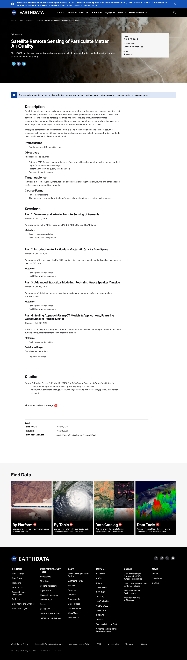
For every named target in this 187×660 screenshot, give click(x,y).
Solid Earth (45, 608)
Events (155, 573)
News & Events (136, 12)
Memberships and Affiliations (132, 598)
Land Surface (46, 599)
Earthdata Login (19, 608)
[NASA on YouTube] (173, 558)
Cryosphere (45, 590)
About (121, 12)
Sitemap (129, 644)
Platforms (16, 583)
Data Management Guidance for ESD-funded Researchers (133, 576)
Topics (70, 12)
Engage (108, 12)
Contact (155, 583)
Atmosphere (45, 576)
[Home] (32, 12)
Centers (95, 12)
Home (13, 20)
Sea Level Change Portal (107, 624)
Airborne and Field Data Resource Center (107, 630)
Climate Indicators (48, 586)
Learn (82, 12)
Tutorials (72, 594)
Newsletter (157, 578)
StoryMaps (73, 613)
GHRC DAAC (102, 587)
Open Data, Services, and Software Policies (135, 584)
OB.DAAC (100, 615)
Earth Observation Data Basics (78, 575)
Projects (15, 599)
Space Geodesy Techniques (19, 593)
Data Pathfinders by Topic (50, 570)
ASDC (99, 578)
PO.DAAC (100, 619)
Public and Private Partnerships (132, 591)
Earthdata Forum (75, 581)
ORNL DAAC (101, 610)
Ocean (43, 604)
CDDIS (99, 583)
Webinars (72, 585)
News (155, 569)
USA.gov (143, 644)
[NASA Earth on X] (167, 558)
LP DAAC (100, 596)
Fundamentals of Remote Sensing (45, 147)
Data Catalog (18, 573)
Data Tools (17, 578)
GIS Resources (74, 608)
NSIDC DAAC (102, 606)
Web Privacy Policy (19, 644)
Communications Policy (80, 644)
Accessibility (113, 644)
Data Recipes (74, 603)
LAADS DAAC (102, 601)
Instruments (17, 587)
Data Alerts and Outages (23, 603)
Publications (73, 617)
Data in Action (74, 599)
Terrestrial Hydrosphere (50, 618)
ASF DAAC (101, 573)
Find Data (17, 569)
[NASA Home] (14, 12)
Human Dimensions (48, 595)
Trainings (30, 20)
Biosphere (44, 581)
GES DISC (100, 592)
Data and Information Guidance (48, 644)
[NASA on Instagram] (162, 558)
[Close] (174, 4)
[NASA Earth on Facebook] (156, 558)
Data (59, 12)
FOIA (99, 644)
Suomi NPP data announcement (82, 5)
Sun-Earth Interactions (50, 613)
